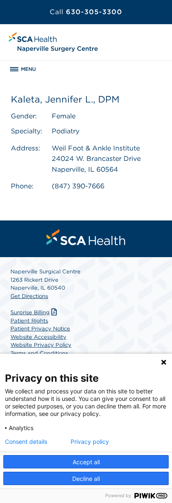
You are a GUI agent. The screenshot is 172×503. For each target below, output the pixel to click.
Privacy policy (90, 441)
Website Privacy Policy (40, 345)
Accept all (86, 461)
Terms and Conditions (39, 353)
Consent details (26, 441)
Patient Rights (29, 321)
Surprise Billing (30, 312)
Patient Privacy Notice (40, 328)
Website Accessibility (38, 337)
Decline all (86, 478)
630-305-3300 (86, 12)
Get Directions (29, 296)
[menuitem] (86, 237)
